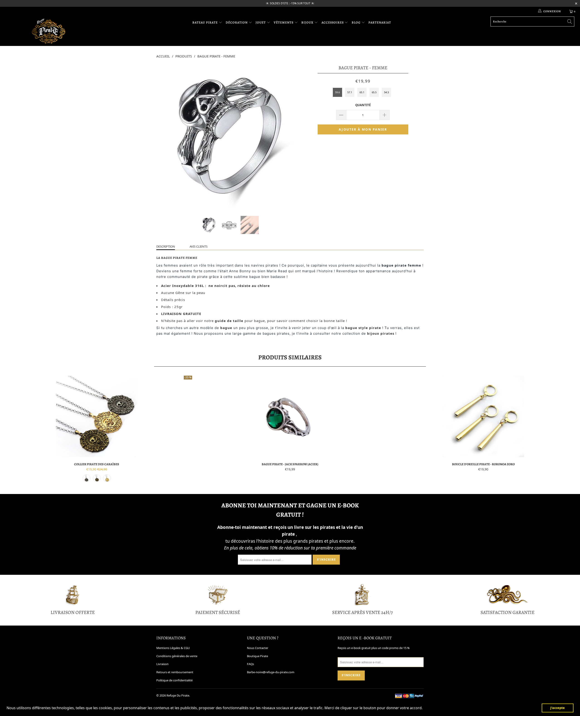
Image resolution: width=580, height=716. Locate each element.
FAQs (250, 664)
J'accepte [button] (557, 708)
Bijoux (307, 22)
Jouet (261, 22)
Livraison (162, 664)
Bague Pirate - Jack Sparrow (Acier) (289, 416)
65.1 (362, 92)
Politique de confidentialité (174, 680)
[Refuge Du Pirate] (49, 31)
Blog (356, 22)
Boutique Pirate (257, 656)
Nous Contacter (257, 648)
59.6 (337, 92)
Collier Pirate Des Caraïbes (96, 416)
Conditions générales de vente (176, 656)
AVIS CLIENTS (199, 246)
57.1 (349, 92)
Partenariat (379, 22)
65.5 (374, 92)
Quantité (363, 105)
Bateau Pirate (205, 22)
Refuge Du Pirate (178, 695)
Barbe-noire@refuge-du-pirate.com (270, 672)
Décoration (237, 22)
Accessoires (333, 22)
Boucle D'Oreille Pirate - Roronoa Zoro (483, 416)
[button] (424, 708)
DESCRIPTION (165, 246)
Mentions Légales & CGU (173, 648)
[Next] (294, 136)
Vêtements (284, 22)
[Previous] (164, 136)
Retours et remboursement (174, 672)
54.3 (386, 92)
